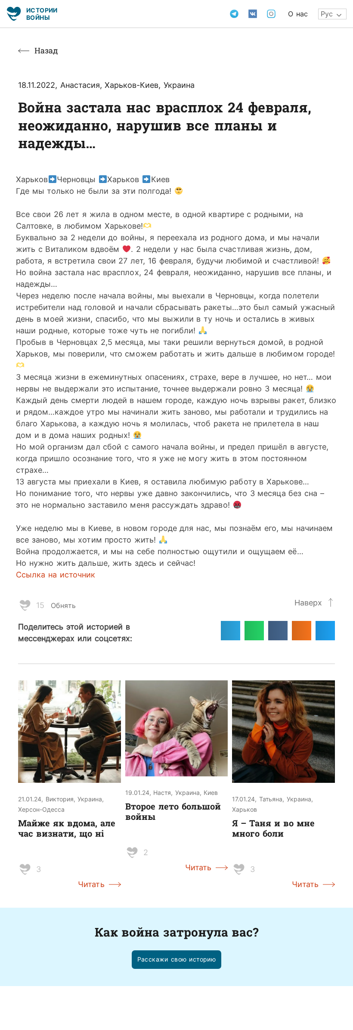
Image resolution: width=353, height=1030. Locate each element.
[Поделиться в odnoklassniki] (301, 630)
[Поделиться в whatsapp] (254, 630)
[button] (177, 959)
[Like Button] (25, 605)
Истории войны (42, 14)
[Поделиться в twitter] (325, 630)
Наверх (308, 602)
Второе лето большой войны (173, 811)
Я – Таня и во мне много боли (273, 828)
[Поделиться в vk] (278, 630)
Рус (327, 14)
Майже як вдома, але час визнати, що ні (66, 828)
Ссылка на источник (55, 574)
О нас (298, 14)
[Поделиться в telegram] (230, 630)
